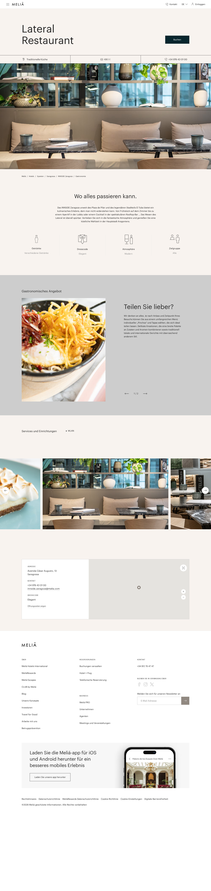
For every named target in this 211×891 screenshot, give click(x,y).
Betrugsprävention (31, 728)
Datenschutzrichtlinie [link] (49, 799)
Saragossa (51, 176)
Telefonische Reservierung (93, 680)
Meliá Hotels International (35, 666)
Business (84, 696)
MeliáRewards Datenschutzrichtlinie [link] (80, 799)
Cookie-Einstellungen (131, 799)
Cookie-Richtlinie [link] (109, 799)
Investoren (27, 707)
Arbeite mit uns (29, 721)
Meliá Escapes (29, 680)
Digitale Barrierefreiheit (156, 799)
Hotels (31, 176)
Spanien (40, 176)
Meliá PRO (85, 702)
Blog (24, 693)
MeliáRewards (29, 673)
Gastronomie (81, 176)
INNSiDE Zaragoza (65, 176)
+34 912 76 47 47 (145, 666)
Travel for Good (29, 714)
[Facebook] (139, 684)
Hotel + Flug (86, 673)
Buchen (177, 39)
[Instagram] (146, 684)
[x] (152, 684)
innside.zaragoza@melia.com (44, 588)
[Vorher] (126, 393)
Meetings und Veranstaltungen (95, 723)
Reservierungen (87, 659)
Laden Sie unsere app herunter (50, 777)
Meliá (24, 176)
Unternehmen (87, 709)
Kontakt (141, 659)
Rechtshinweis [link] (29, 799)
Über (24, 659)
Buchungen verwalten (91, 666)
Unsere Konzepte (30, 700)
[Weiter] (145, 393)
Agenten (84, 716)
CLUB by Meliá (29, 686)
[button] (139, 587)
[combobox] (184, 4)
